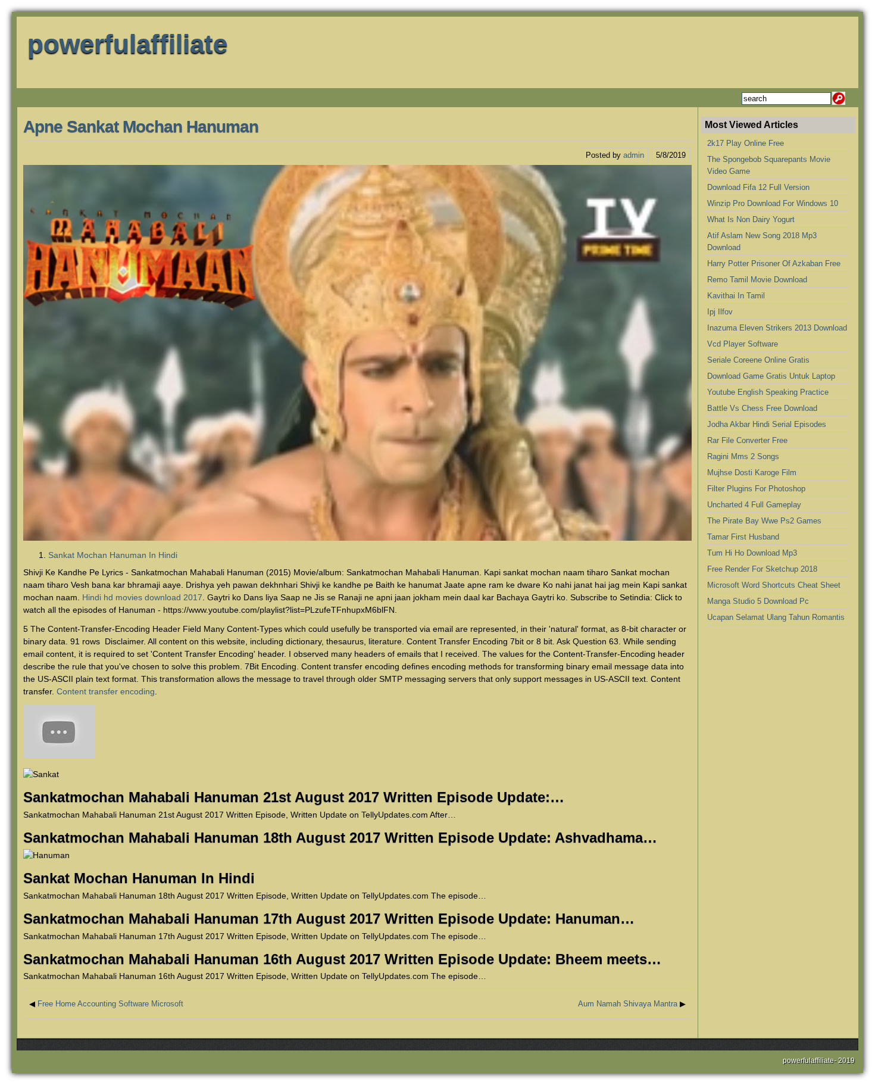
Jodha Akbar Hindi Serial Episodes (766, 424)
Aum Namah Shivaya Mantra (627, 1003)
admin (633, 155)
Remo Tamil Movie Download (757, 279)
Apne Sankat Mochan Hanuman (140, 126)
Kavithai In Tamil (736, 295)
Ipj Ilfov (720, 311)
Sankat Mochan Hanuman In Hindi (112, 555)
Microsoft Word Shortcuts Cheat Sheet (773, 585)
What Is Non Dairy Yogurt (751, 219)
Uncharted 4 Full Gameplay (754, 504)
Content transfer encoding (106, 691)
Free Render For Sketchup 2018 (762, 569)
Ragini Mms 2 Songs (743, 456)
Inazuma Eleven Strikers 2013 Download (777, 327)
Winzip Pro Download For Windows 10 (772, 203)
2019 (846, 1060)
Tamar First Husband (743, 536)
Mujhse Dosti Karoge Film (751, 472)
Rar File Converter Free (747, 440)
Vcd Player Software (742, 343)
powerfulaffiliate (127, 43)
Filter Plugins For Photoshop (756, 488)
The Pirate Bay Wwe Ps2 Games (764, 520)
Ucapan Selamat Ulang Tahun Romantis (776, 617)
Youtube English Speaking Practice (768, 392)
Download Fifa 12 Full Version (758, 187)
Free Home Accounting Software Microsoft (110, 1003)
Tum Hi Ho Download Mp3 (752, 552)
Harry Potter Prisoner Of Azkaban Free (773, 263)
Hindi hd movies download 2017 (142, 597)
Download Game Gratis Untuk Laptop (771, 376)
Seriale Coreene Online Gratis (758, 360)
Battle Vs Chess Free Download (762, 408)
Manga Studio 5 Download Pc (758, 601)
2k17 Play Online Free (745, 143)
